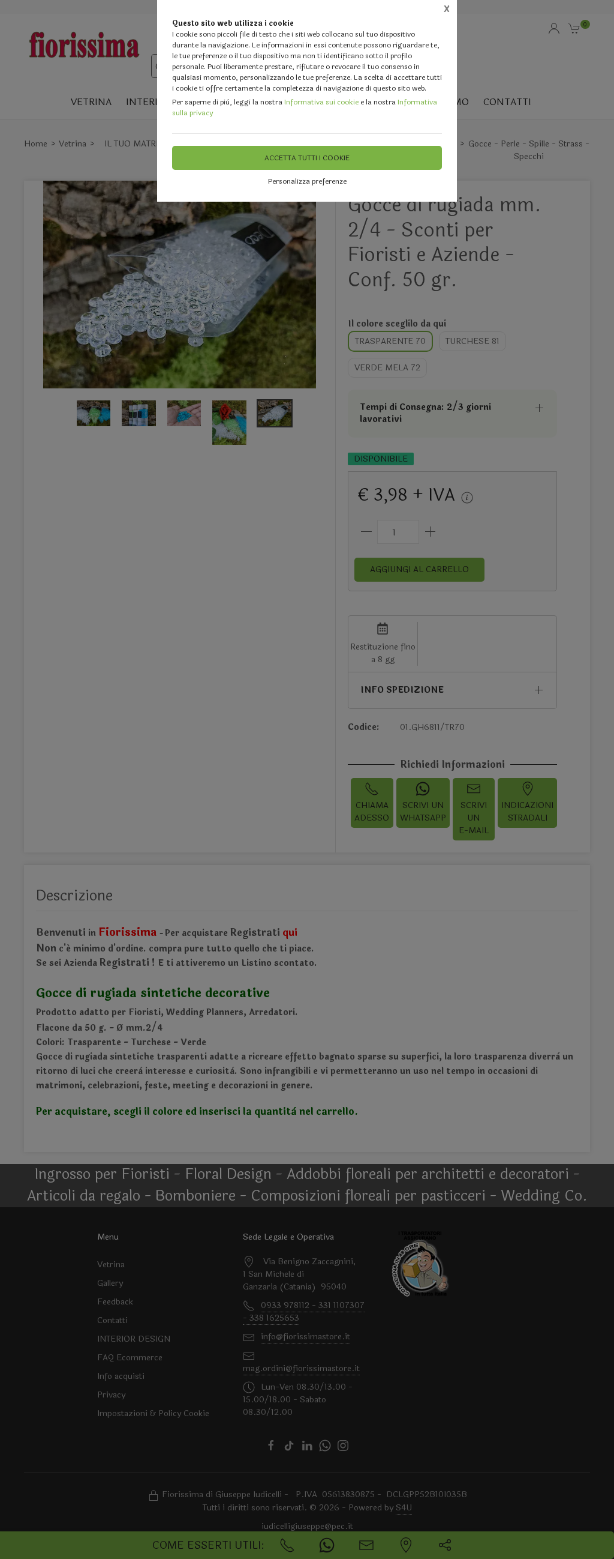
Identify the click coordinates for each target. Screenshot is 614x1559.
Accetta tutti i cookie (307, 157)
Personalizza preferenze (307, 181)
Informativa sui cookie (321, 102)
